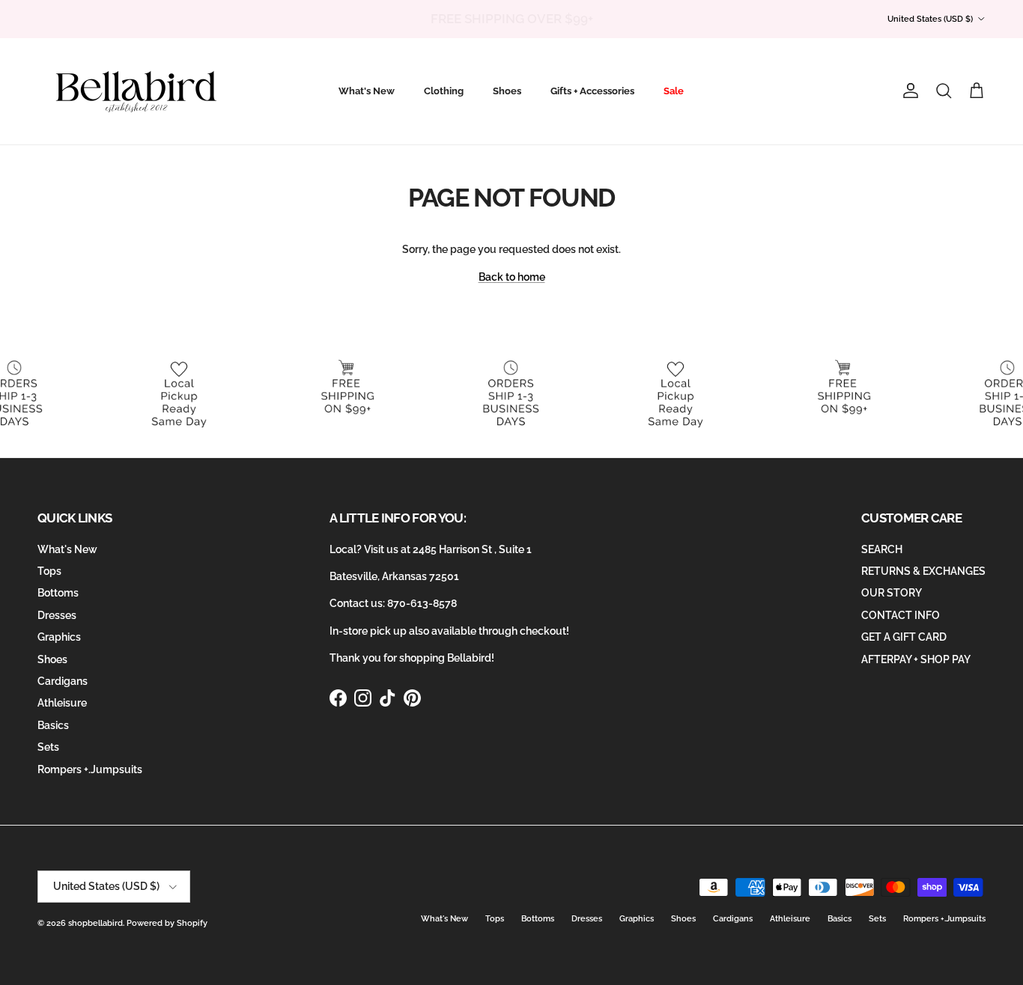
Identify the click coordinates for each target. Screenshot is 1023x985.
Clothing (444, 91)
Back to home (512, 277)
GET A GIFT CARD (904, 637)
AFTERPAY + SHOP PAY (916, 659)
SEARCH (881, 549)
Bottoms (58, 593)
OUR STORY (891, 593)
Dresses (56, 615)
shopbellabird (95, 923)
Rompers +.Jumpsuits (89, 769)
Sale (674, 91)
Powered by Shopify (167, 923)
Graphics (59, 637)
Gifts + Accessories (592, 91)
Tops (49, 571)
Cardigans (62, 681)
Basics (53, 725)
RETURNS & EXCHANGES (923, 571)
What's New (367, 91)
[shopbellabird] (136, 91)
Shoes (507, 91)
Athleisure (62, 703)
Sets (48, 747)
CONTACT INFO (900, 615)
